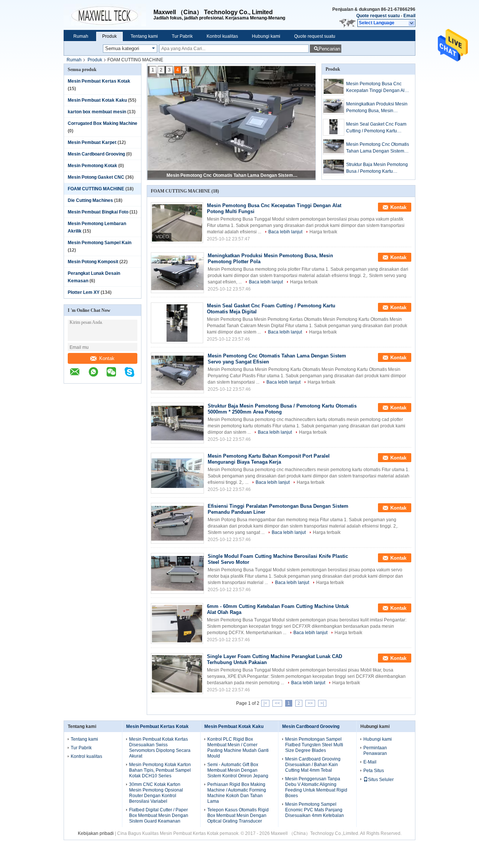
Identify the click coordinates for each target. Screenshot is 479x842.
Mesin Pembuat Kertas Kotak (99, 81)
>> (310, 703)
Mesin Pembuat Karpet (92, 142)
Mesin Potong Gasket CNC (96, 177)
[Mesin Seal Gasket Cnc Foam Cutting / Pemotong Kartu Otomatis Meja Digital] (333, 127)
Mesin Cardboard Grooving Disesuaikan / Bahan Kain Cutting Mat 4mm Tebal (313, 764)
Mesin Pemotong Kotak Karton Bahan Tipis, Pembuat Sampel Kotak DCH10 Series (160, 770)
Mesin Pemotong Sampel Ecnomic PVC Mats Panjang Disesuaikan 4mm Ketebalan (314, 810)
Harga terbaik (323, 231)
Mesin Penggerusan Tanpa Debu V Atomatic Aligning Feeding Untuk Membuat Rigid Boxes (316, 787)
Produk (109, 36)
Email (409, 15)
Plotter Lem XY (84, 292)
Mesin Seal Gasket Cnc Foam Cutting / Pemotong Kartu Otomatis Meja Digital (376, 128)
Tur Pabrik (182, 36)
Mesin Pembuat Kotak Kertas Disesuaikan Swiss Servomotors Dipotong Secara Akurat (159, 748)
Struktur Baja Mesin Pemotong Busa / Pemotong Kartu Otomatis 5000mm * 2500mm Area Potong (232, 175)
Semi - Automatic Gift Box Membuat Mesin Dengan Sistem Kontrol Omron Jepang (237, 770)
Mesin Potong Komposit (93, 261)
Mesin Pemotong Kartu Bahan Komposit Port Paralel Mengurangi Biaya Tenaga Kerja (269, 459)
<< (277, 703)
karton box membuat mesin (97, 111)
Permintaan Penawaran (375, 750)
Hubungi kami (266, 36)
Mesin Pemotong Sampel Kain (99, 242)
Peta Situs (373, 770)
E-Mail (369, 762)
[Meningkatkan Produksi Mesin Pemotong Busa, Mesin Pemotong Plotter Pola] (333, 106)
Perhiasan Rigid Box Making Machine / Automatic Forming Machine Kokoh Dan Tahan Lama (236, 793)
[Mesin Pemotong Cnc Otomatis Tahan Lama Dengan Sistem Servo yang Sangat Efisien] (333, 147)
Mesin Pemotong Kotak (92, 165)
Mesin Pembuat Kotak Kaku (97, 100)
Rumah (80, 36)
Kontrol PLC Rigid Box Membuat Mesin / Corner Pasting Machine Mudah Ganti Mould (238, 748)
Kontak (107, 358)
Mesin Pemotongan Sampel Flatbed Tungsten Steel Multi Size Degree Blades (314, 745)
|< (265, 703)
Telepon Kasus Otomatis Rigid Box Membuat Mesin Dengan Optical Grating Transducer (238, 815)
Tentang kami (144, 36)
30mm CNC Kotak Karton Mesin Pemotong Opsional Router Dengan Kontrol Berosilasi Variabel (156, 793)
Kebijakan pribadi (96, 833)
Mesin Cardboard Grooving (96, 154)
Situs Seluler (381, 779)
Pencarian (329, 49)
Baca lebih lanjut (285, 231)
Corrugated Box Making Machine (102, 123)
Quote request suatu (378, 15)
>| (322, 703)
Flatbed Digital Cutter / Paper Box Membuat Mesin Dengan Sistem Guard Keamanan (158, 815)
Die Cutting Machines (90, 200)
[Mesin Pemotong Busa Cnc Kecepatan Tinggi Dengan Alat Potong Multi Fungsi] (333, 87)
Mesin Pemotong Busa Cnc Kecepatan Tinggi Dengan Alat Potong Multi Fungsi (377, 87)
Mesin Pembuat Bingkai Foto (98, 212)
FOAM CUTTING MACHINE (96, 188)
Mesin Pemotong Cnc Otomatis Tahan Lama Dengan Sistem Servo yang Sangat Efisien (377, 148)
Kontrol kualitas (222, 36)
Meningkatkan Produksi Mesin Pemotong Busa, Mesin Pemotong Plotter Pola (377, 107)
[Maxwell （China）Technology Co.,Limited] (108, 15)
